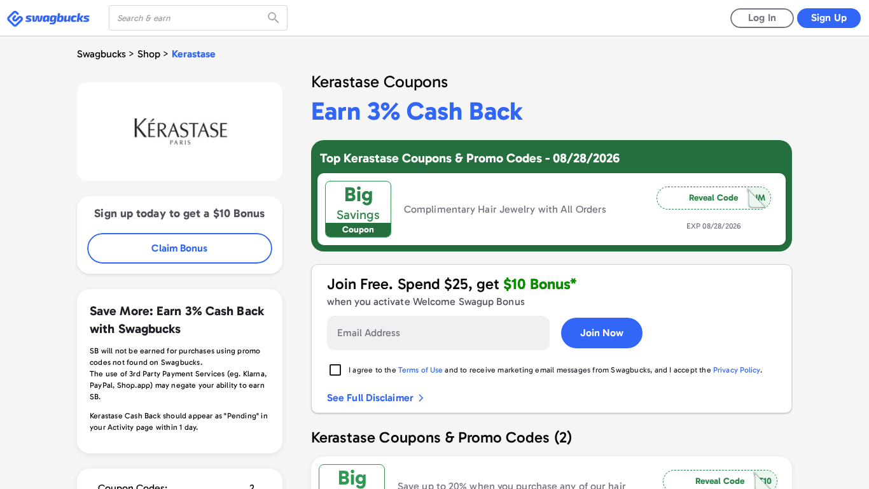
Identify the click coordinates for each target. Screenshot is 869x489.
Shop (148, 54)
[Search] (275, 18)
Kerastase (194, 54)
